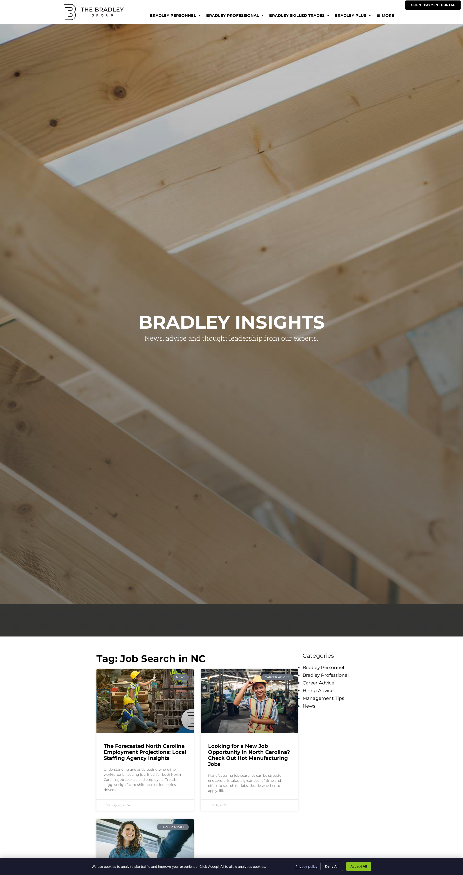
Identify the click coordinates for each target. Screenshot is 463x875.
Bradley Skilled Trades (297, 15)
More (388, 15)
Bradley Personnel (173, 15)
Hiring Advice (318, 690)
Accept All (358, 866)
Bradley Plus (350, 15)
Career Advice (318, 683)
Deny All (332, 866)
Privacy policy (306, 866)
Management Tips (323, 698)
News (309, 706)
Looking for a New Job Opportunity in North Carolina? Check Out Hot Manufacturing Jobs (249, 755)
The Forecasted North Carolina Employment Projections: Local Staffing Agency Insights (145, 752)
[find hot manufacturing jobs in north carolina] (249, 701)
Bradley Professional (232, 15)
